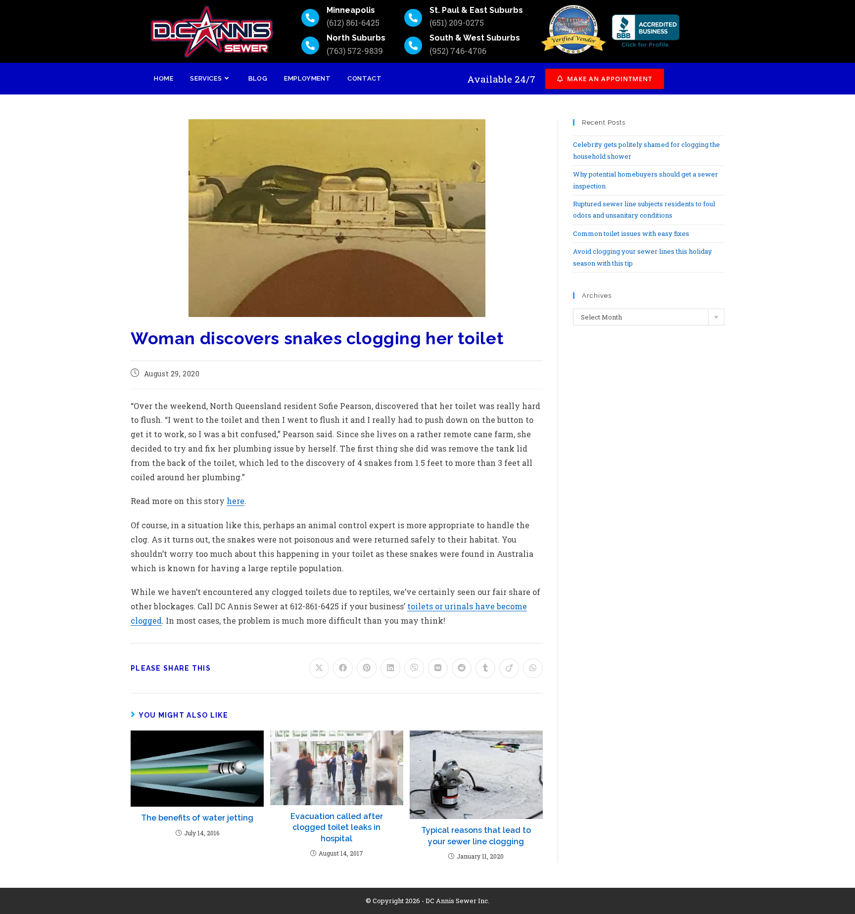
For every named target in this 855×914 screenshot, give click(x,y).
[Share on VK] (438, 668)
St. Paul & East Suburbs (476, 10)
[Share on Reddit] (462, 668)
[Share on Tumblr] (485, 668)
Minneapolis (351, 10)
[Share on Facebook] (343, 668)
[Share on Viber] (414, 668)
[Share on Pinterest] (367, 668)
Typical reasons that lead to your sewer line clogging (476, 835)
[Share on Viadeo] (509, 668)
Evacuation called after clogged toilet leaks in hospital (336, 827)
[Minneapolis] (310, 18)
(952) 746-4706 (457, 51)
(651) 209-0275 (456, 22)
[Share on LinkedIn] (390, 668)
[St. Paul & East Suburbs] (413, 18)
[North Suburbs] (310, 45)
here (235, 501)
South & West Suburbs (474, 38)
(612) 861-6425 (353, 22)
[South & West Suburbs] (413, 45)
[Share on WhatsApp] (533, 668)
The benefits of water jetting (197, 818)
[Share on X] (319, 668)
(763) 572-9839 (355, 51)
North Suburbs (356, 38)
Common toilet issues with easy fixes (631, 233)
